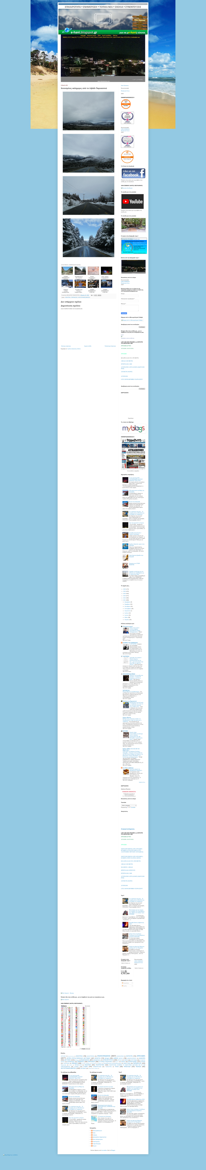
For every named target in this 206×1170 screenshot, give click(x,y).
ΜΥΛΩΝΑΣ (94, 1063)
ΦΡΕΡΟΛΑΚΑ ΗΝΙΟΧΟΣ (128, 870)
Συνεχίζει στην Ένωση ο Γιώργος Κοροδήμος (135, 533)
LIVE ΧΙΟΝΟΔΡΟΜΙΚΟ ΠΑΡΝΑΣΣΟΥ (132, 379)
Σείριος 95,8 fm (127, 717)
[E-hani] (121, 336)
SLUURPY (126, 154)
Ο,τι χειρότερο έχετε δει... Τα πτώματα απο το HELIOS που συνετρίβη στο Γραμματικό (136, 513)
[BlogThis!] (96, 295)
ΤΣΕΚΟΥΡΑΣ (108, 1066)
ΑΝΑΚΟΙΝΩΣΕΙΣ (103, 1056)
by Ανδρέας (95, 1068)
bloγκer (94, 1145)
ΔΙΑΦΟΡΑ (142, 1058)
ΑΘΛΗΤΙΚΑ (68, 297)
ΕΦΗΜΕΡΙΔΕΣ (70, 1061)
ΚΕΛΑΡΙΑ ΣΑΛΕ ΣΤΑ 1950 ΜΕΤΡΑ (131, 861)
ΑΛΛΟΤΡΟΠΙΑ (90, 1056)
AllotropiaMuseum (97, 1130)
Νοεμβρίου (127, 604)
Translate (133, 807)
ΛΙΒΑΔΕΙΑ (75, 1063)
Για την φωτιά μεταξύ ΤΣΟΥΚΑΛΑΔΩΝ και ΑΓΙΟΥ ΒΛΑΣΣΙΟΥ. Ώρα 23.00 (136, 479)
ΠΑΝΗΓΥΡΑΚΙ (126, 1063)
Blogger (113, 1150)
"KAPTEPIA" (126, 656)
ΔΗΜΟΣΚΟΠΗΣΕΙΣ (131, 1058)
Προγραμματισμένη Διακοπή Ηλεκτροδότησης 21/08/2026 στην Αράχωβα (106, 1107)
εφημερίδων (137, 470)
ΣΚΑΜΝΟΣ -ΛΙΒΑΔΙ (127, 867)
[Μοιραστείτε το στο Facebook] (99, 295)
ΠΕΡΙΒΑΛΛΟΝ (78, 1065)
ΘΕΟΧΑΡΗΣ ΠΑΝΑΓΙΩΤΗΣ (99, 1137)
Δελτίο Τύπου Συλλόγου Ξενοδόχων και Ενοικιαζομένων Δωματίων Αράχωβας (137, 935)
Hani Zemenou (125, 85)
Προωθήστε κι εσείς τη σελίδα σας (127, 338)
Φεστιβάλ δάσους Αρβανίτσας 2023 (136, 1099)
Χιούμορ (90, 1068)
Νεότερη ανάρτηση (66, 346)
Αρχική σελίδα (87, 346)
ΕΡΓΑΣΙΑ (120, 1060)
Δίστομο (77, 1060)
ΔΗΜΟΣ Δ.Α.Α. (118, 1058)
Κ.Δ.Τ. (117, 1061)
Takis (94, 1132)
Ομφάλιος (100, 1063)
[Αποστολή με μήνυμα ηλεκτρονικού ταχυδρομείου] (94, 295)
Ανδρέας (95, 1135)
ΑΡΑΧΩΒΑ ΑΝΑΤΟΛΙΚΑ (127, 348)
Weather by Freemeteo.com (125, 963)
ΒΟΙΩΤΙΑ (97, 1058)
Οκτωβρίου (128, 606)
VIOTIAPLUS (126, 690)
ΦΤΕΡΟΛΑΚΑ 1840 (126, 364)
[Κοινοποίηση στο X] (97, 295)
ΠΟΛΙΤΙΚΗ (88, 1065)
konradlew (104, 1150)
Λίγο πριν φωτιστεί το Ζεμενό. (136, 523)
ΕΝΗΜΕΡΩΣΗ (96, 1060)
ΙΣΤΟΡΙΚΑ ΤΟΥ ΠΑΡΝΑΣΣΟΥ (130, 642)
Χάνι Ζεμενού (127, 159)
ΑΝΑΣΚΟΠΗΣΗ (120, 1056)
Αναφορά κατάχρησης (128, 829)
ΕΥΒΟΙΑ (126, 1060)
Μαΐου (126, 617)
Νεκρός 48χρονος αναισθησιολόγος (131, 691)
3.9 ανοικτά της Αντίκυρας (104, 1116)
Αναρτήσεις (126, 983)
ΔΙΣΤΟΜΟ (125, 731)
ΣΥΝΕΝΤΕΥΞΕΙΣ (97, 1066)
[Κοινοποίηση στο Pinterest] (100, 295)
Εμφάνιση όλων (142, 782)
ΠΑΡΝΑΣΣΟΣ (74, 297)
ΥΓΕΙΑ (117, 1066)
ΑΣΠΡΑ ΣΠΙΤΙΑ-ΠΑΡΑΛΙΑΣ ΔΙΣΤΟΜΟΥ (79, 1058)
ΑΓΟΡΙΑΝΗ (124, 376)
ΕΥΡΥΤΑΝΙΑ (134, 1060)
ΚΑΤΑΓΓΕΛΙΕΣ (132, 1061)
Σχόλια (125, 985)
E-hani (122, 334)
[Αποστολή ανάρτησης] (91, 295)
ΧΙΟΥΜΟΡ (83, 1068)
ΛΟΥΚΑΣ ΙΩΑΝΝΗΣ (86, 1063)
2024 (124, 593)
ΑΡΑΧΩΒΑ (124, 353)
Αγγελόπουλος (71, 1056)
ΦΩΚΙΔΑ (138, 1066)
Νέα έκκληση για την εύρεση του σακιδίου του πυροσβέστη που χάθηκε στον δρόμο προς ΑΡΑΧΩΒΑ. (136, 912)
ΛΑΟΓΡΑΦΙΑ (66, 1063)
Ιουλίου (127, 613)
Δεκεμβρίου (128, 602)
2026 (124, 589)
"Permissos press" (128, 626)
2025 (124, 591)
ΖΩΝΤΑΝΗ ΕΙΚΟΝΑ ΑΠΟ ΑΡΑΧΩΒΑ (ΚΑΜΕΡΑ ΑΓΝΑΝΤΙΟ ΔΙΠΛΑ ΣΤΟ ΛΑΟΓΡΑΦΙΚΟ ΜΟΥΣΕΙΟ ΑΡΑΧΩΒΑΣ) (132, 850)
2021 (124, 600)
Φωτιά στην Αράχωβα (134, 501)
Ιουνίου (127, 615)
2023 (124, 595)
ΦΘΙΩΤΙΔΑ (127, 1066)
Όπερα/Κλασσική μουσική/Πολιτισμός (112, 1063)
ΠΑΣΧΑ (70, 1065)
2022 (124, 598)
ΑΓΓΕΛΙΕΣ (63, 1056)
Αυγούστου (128, 610)
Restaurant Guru (125, 91)
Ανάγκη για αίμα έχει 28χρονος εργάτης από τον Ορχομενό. (136, 947)
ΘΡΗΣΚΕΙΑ (91, 1061)
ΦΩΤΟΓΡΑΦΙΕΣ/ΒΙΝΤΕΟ (84, 297)
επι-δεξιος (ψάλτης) (128, 767)
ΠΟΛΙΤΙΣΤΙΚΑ (100, 1065)
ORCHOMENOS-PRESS (129, 674)
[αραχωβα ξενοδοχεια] (129, 793)
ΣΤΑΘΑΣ (76, 1066)
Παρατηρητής (96, 1141)
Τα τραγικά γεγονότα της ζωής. (105, 1086)
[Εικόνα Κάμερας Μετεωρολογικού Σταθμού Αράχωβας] (103, 81)
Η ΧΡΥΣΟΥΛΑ (133, 644)
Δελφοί (107, 1058)
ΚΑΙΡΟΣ (123, 1061)
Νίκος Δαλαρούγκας (98, 1139)
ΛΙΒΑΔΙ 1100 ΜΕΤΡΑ (127, 361)
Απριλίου (127, 619)
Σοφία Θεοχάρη (97, 1143)
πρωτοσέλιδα (130, 470)
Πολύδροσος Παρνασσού (130, 701)
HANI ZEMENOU (125, 129)
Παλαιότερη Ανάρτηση (110, 346)
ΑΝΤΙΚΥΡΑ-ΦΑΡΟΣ (126, 371)
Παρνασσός (63, 1065)
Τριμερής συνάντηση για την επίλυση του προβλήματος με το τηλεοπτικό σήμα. (136, 573)
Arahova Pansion (125, 789)
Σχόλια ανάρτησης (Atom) (74, 348)
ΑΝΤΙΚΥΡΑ (129, 1056)
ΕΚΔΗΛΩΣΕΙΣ (85, 1060)
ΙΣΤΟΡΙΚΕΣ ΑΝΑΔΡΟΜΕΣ (105, 1061)
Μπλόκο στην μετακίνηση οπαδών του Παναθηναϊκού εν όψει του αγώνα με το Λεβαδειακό (132, 720)
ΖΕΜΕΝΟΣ (80, 1061)
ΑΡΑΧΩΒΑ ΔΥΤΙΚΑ (126, 345)
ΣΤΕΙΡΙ (85, 1066)
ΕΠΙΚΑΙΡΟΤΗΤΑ (108, 1060)
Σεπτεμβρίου (128, 608)
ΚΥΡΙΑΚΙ (143, 1061)
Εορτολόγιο (130, 418)
